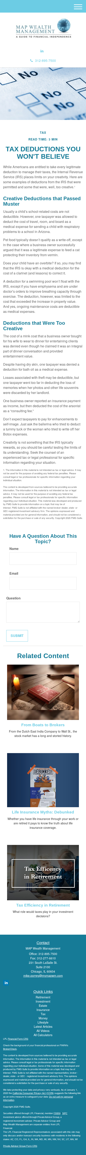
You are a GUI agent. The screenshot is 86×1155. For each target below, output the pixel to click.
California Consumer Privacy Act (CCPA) (33, 1093)
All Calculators (43, 1035)
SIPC (64, 1113)
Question (13, 598)
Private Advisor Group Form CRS (20, 1145)
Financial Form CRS (18, 1038)
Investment (43, 1001)
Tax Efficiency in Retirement (43, 905)
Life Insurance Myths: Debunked (43, 812)
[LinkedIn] (41, 51)
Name (14, 548)
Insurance (43, 1010)
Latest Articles (43, 1026)
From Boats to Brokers (43, 725)
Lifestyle (43, 1022)
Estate (43, 1005)
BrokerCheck (10, 1048)
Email (13, 573)
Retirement (43, 997)
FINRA (57, 1113)
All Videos (43, 1031)
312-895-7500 (45, 60)
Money (43, 1018)
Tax (43, 1014)
